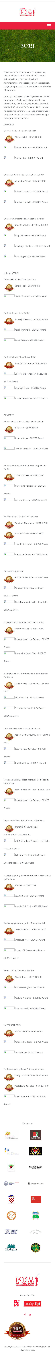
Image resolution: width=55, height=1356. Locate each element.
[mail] (30, 1314)
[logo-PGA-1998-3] (27, 8)
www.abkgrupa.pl (39, 1347)
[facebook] (25, 1314)
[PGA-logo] (27, 1274)
